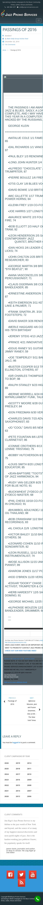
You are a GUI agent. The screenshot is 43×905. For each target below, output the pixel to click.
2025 (6, 768)
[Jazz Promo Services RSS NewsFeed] (21, 884)
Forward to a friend (29, 658)
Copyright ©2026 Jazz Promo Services (13, 897)
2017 (18, 774)
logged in (16, 742)
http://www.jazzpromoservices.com (15, 642)
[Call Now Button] (37, 899)
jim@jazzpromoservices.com (28, 7)
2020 (6, 796)
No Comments (10, 44)
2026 (6, 763)
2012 (29, 763)
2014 (18, 791)
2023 (6, 779)
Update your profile (17, 658)
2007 (29, 791)
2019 (18, 763)
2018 (18, 768)
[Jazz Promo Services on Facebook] (10, 875)
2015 (18, 785)
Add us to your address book (15, 682)
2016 (18, 779)
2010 (29, 774)
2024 (6, 774)
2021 (6, 791)
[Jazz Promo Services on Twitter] (21, 875)
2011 (29, 768)
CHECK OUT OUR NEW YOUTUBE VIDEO (20, 651)
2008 (29, 785)
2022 (6, 785)
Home (4, 50)
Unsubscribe (7, 658)
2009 (29, 779)
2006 (29, 796)
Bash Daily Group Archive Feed (17, 39)
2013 (18, 796)
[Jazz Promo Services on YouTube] (32, 875)
